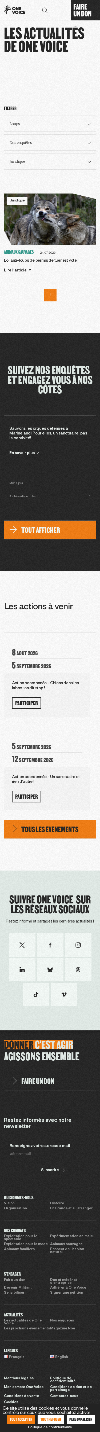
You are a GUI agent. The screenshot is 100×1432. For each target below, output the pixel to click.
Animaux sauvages (66, 1244)
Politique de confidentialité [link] (50, 1427)
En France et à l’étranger (71, 1208)
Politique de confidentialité (62, 1380)
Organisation (15, 1208)
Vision (9, 1203)
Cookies (11, 1402)
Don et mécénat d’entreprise (63, 1282)
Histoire (57, 1203)
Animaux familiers (19, 1249)
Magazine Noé (62, 1328)
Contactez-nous (64, 1396)
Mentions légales (19, 1378)
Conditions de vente (21, 1396)
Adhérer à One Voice (68, 1287)
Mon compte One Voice (23, 1387)
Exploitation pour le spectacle (20, 1238)
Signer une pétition (66, 1292)
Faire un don (14, 1280)
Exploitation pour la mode (26, 1244)
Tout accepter (21, 1419)
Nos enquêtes (62, 1320)
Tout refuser (50, 1419)
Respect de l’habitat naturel (67, 1251)
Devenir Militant (18, 1287)
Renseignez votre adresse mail (40, 1146)
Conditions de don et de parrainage (71, 1389)
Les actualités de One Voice (23, 1322)
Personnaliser (81, 1419)
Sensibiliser (14, 1292)
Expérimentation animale (71, 1236)
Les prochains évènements (27, 1328)
